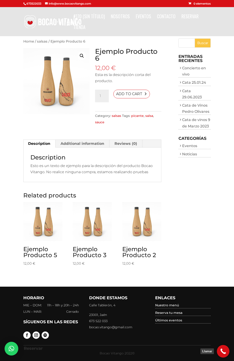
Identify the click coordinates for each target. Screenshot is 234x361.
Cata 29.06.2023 (192, 94)
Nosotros (120, 17)
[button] (11, 349)
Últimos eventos (168, 320)
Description (39, 143)
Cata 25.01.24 (194, 82)
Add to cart (129, 94)
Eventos (143, 17)
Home (28, 41)
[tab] (39, 144)
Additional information (82, 143)
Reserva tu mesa (168, 313)
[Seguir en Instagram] (36, 335)
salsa (149, 116)
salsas (42, 41)
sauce (99, 122)
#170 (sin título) (89, 17)
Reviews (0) (125, 143)
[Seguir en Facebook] (27, 335)
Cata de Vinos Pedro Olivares (195, 108)
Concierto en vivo (194, 71)
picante (137, 116)
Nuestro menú (167, 305)
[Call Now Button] (223, 351)
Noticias (189, 154)
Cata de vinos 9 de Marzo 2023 (196, 123)
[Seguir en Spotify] (45, 335)
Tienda (79, 27)
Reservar (190, 17)
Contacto (166, 17)
